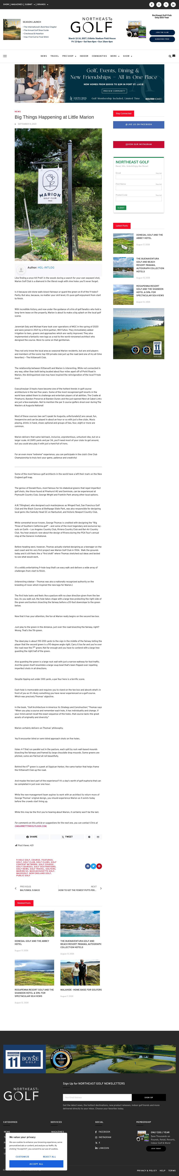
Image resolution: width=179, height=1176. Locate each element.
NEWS (44, 56)
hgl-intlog (46, 268)
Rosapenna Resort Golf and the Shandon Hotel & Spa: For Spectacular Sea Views (34, 993)
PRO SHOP (68, 56)
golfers (51, 869)
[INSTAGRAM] (158, 4)
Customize (22, 1156)
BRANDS (41, 4)
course (35, 860)
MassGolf (22, 873)
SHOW (6, 4)
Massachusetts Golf (42, 871)
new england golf (40, 873)
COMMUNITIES (99, 56)
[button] (170, 56)
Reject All (49, 1156)
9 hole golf (23, 860)
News (18, 112)
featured (47, 860)
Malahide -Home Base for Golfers (81, 990)
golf (19, 862)
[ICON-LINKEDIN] (173, 4)
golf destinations (45, 867)
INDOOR (84, 56)
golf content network (36, 863)
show (126, 56)
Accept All (36, 1164)
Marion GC (22, 871)
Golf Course (46, 864)
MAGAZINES (17, 4)
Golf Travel (37, 869)
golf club (29, 862)
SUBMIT (28, 4)
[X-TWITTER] (166, 4)
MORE (113, 56)
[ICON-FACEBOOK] (151, 4)
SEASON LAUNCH (32, 22)
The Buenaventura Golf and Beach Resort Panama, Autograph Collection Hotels (80, 944)
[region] (36, 1151)
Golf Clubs (43, 862)
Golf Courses (24, 867)
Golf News (22, 869)
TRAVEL (54, 56)
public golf (23, 876)
